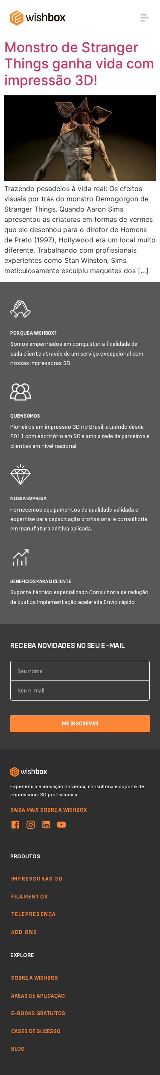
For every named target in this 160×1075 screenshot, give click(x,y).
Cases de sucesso (36, 1030)
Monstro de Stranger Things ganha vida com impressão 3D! (79, 63)
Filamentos (29, 896)
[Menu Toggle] (145, 18)
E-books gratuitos (38, 1013)
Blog (18, 1048)
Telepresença (33, 914)
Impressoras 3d (37, 878)
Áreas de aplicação (38, 995)
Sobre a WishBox (34, 977)
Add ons (24, 931)
